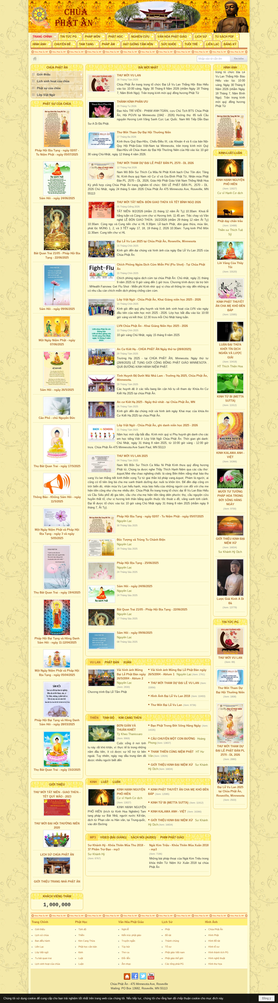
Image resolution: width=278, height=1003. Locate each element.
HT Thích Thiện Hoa (230, 366)
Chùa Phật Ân (215, 929)
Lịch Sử (167, 922)
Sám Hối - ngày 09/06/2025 (57, 309)
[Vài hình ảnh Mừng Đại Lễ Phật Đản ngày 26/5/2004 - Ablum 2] (101, 678)
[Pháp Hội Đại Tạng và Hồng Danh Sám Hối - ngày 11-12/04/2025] (57, 617)
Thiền (94, 717)
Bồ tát (168, 935)
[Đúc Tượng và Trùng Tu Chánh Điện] (101, 547)
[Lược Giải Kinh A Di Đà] (230, 577)
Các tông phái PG (174, 964)
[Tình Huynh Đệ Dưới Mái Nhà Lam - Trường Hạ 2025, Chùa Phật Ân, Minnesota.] (101, 383)
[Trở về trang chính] (127, 979)
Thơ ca (125, 952)
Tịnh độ (108, 717)
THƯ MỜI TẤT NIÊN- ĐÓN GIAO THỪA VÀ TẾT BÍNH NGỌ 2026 (159, 202)
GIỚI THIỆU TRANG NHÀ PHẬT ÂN (57, 881)
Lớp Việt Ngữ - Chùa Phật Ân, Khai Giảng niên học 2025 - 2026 (159, 299)
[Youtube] (150, 979)
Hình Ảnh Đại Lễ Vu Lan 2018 (170, 696)
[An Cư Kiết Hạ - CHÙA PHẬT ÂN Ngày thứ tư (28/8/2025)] (101, 357)
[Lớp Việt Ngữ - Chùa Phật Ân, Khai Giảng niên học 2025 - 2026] (101, 307)
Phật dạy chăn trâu (230, 221)
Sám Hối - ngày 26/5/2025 (57, 389)
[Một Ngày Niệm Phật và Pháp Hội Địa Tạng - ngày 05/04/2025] (57, 658)
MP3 (93, 837)
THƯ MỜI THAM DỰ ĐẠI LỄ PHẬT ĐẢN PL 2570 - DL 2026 (155, 163)
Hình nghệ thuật (216, 958)
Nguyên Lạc (124, 521)
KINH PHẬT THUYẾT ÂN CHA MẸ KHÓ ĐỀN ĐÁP (230, 306)
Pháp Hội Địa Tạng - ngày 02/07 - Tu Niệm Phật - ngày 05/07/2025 (160, 516)
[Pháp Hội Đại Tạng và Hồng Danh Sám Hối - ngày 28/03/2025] (57, 699)
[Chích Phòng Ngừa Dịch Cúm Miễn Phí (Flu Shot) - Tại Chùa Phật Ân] (101, 272)
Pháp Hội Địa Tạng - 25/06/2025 (138, 563)
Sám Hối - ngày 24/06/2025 (57, 198)
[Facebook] (134, 979)
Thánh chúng (172, 940)
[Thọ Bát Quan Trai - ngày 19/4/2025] (57, 567)
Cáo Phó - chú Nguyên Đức (57, 418)
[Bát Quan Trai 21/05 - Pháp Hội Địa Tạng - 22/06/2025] (57, 228)
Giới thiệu (40, 929)
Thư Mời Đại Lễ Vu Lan (166, 705)
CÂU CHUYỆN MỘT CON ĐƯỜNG (173, 738)
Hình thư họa (215, 964)
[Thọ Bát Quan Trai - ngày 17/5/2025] (57, 444)
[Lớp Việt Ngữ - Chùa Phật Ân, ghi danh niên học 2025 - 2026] (101, 433)
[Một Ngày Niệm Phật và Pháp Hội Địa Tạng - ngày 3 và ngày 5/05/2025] (57, 517)
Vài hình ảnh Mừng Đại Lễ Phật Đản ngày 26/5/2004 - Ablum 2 (131, 674)
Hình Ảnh (211, 922)
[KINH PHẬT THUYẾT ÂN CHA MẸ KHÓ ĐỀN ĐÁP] (230, 288)
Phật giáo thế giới (174, 958)
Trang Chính (40, 922)
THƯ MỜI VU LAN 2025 (132, 456)
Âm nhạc (126, 964)
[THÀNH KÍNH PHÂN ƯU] (101, 109)
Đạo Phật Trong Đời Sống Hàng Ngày (176, 725)
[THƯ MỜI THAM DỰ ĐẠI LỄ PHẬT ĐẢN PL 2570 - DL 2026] (101, 171)
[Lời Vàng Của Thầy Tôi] (230, 251)
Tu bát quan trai (43, 958)
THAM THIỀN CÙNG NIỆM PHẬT (172, 751)
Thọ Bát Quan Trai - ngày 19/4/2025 (57, 592)
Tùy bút (126, 946)
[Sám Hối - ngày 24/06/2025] (57, 178)
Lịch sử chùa (42, 935)
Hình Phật (213, 935)
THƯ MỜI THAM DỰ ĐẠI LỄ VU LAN (175, 683)
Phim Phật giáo (172, 837)
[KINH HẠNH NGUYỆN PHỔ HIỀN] (101, 797)
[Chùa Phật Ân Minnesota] (157, 16)
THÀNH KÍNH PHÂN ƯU (132, 101)
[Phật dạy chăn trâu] (230, 209)
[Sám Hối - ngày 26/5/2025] (57, 369)
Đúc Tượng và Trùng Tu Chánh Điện (141, 539)
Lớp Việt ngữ (41, 952)
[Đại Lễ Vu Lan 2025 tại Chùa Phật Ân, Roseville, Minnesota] (101, 249)
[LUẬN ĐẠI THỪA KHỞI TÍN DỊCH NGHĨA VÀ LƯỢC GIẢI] (230, 331)
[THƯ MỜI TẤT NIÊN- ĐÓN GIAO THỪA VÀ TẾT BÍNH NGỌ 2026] (101, 210)
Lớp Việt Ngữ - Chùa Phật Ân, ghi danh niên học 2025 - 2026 (157, 425)
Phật (167, 929)
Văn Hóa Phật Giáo (131, 922)
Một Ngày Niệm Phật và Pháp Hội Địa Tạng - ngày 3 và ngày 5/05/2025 (57, 534)
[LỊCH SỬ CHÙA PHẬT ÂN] (57, 866)
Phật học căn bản (87, 946)
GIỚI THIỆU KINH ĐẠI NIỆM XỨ (172, 764)
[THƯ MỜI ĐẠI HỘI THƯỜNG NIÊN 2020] (57, 839)
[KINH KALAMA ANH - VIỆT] (230, 431)
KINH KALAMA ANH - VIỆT (168, 811)
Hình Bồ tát (214, 940)
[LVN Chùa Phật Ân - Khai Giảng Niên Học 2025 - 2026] (101, 334)
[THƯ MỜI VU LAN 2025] (101, 464)
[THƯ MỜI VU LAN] (101, 83)
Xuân (127, 662)
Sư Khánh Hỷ (96, 854)
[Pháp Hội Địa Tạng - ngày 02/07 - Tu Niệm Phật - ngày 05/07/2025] (57, 128)
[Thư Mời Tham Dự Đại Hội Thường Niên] (101, 140)
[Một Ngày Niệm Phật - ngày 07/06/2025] (57, 326)
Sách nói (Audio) (143, 837)
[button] (44, 36)
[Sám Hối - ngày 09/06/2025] (57, 285)
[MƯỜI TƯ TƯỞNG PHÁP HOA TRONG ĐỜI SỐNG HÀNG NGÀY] (230, 478)
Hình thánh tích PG (218, 952)
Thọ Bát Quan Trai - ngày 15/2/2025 (57, 769)
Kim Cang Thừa (130, 717)
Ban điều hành (42, 940)
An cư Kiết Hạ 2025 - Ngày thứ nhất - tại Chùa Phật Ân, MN (156, 402)
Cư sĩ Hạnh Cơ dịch (129, 798)
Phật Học (81, 922)
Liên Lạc (39, 946)
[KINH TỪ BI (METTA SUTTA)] (230, 383)
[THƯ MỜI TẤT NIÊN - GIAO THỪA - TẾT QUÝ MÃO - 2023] (57, 807)
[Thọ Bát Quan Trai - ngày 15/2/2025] (57, 749)
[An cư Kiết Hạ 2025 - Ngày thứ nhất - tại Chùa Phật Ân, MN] (101, 410)
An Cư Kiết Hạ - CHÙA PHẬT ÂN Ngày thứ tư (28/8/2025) (154, 349)
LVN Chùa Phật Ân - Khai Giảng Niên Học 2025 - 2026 (152, 326)
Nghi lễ (125, 929)
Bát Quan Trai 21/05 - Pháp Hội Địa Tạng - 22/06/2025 (152, 609)
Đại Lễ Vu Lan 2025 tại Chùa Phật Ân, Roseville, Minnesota (156, 241)
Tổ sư (168, 946)
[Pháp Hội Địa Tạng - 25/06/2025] (101, 571)
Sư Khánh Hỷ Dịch (230, 551)
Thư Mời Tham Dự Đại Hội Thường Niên (144, 132)
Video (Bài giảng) (113, 837)
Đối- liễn (126, 958)
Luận (116, 782)
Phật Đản (112, 662)
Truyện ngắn (128, 940)
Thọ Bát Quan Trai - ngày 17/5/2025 (57, 466)
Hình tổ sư (213, 946)
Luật (104, 782)
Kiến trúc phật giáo (131, 935)
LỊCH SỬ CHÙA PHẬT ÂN (57, 854)
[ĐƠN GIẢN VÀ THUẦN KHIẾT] (101, 733)
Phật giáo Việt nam (175, 952)
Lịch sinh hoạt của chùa (47, 964)
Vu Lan (95, 662)
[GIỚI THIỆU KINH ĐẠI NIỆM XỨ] (230, 525)
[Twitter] (142, 979)
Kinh (93, 782)
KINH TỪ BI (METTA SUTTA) (169, 802)
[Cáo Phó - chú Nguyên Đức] (57, 406)
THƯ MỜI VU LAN (129, 75)
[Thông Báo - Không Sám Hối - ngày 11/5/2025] (57, 484)
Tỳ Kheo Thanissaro (129, 734)
